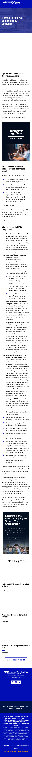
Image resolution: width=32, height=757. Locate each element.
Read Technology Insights (16, 660)
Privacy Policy (13, 751)
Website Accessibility (22, 751)
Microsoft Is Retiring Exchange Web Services (14, 616)
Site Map (6, 751)
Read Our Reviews (16, 139)
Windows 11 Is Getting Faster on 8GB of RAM (16, 647)
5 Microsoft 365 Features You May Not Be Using (15, 585)
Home (4, 706)
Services (22, 706)
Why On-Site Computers (13, 706)
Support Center (18, 709)
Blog (27, 706)
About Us (11, 709)
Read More (5, 591)
